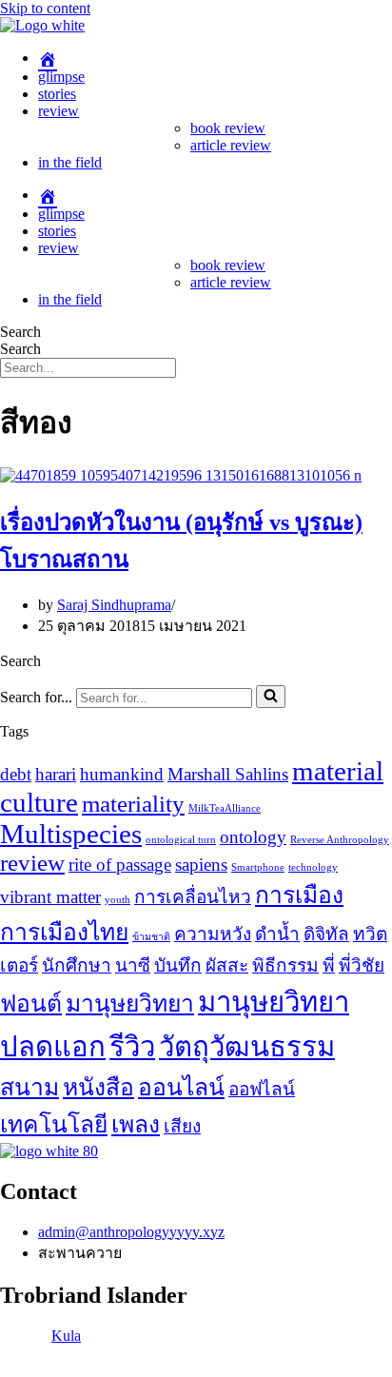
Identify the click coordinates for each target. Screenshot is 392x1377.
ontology (253, 837)
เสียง (182, 1126)
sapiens (201, 865)
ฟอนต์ (31, 1003)
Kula (66, 1336)
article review (230, 145)
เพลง (135, 1124)
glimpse (61, 77)
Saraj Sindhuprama (114, 605)
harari (55, 774)
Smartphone (257, 867)
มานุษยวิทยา (130, 1003)
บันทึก (178, 965)
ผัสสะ (227, 965)
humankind (122, 774)
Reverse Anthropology (339, 840)
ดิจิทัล (326, 934)
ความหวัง (212, 934)
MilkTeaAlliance (224, 808)
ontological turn (181, 840)
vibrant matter (50, 897)
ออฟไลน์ (261, 1089)
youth (117, 900)
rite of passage (120, 865)
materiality (133, 803)
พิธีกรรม (285, 965)
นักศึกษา (76, 965)
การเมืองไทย (64, 932)
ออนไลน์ (181, 1087)
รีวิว (132, 1047)
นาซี (132, 965)
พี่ (329, 965)
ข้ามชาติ (151, 937)
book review (227, 128)
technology (313, 867)
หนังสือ (98, 1087)
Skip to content (45, 8)
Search (20, 332)
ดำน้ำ (277, 934)
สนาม (29, 1087)
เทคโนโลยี (54, 1124)
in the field (70, 162)
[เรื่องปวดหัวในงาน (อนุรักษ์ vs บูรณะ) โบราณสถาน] (181, 475)
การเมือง (299, 895)
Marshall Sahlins (227, 774)
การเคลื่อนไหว (192, 897)
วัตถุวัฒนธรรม (247, 1047)
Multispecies (71, 833)
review (58, 111)
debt (15, 774)
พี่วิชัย (361, 965)
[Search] (270, 696)
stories (57, 94)
